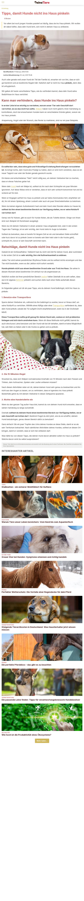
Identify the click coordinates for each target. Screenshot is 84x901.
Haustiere (5, 520)
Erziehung (5, 8)
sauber (44, 277)
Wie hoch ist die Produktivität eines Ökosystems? (26, 735)
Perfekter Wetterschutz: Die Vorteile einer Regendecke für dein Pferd (36, 592)
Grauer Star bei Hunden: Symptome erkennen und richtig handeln (34, 557)
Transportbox (58, 305)
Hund (13, 186)
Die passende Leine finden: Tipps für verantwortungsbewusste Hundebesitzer (41, 700)
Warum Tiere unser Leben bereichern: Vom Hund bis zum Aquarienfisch (37, 522)
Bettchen (20, 280)
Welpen (39, 109)
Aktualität (6, 732)
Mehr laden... (42, 741)
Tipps (3, 485)
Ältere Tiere (6, 555)
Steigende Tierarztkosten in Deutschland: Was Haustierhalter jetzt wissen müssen (38, 628)
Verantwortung (8, 625)
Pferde (4, 590)
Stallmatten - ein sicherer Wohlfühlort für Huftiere (26, 487)
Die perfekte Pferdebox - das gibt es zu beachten (26, 665)
